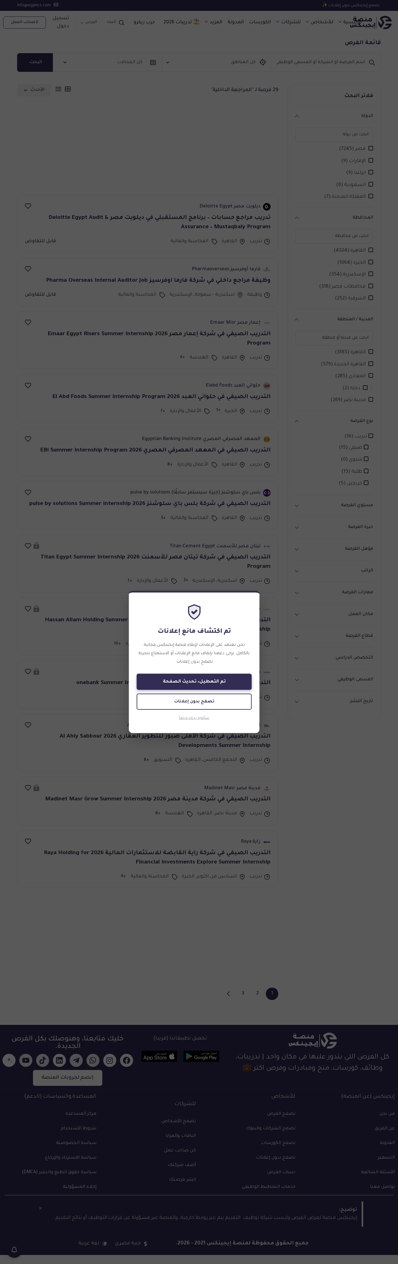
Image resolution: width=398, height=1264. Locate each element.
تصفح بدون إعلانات (194, 701)
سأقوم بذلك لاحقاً (194, 718)
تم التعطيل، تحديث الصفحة (194, 681)
